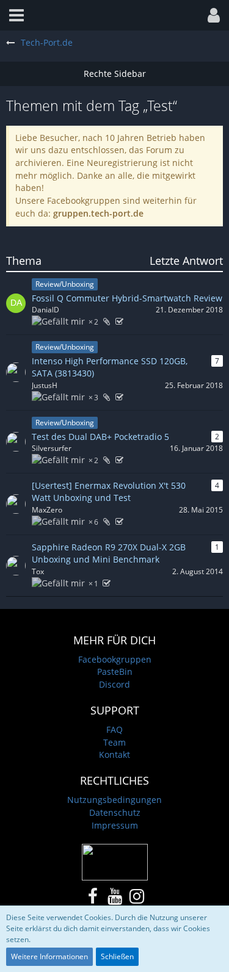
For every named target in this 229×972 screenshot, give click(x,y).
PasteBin (115, 671)
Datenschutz (114, 812)
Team (114, 742)
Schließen (117, 956)
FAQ (114, 729)
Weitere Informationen (49, 956)
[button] (16, 15)
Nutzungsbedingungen (114, 799)
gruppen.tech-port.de (98, 213)
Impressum (115, 825)
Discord (114, 684)
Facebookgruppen (114, 659)
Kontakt (114, 754)
